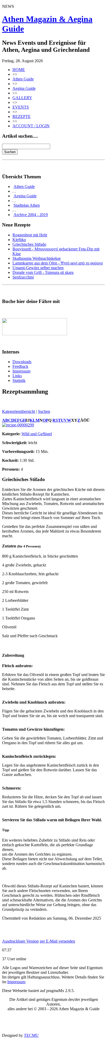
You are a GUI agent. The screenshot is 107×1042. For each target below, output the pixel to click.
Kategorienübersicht (18, 411)
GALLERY (22, 98)
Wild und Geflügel (37, 434)
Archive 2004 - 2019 (31, 214)
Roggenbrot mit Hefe (29, 235)
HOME (18, 69)
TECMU (31, 1035)
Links (17, 376)
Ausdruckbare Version (20, 941)
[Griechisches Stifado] (18, 425)
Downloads (21, 361)
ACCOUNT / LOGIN (31, 126)
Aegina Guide (24, 88)
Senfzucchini (23, 277)
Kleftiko (19, 239)
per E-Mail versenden (57, 941)
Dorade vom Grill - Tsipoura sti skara (42, 272)
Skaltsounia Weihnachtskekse (36, 258)
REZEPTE (21, 116)
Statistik (18, 380)
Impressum (21, 371)
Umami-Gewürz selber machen (38, 268)
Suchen (44, 411)
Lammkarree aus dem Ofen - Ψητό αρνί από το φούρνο (57, 263)
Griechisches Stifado (29, 244)
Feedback (20, 366)
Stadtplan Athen (27, 205)
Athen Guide (23, 79)
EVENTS (20, 107)
